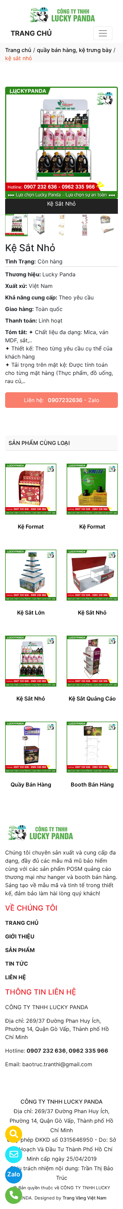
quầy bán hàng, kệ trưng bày (74, 50)
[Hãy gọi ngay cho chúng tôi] (9, 1195)
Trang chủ (18, 50)
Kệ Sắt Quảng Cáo (92, 698)
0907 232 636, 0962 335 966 (67, 1050)
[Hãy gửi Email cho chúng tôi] (9, 1154)
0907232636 (65, 400)
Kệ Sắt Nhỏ (92, 612)
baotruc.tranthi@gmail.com (57, 1064)
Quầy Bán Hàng (31, 784)
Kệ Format (31, 526)
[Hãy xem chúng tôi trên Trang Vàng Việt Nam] (9, 1134)
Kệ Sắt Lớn (31, 612)
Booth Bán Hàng (92, 784)
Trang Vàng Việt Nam (84, 1198)
